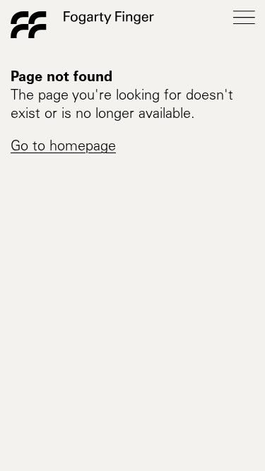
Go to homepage (63, 148)
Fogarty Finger (82, 24)
